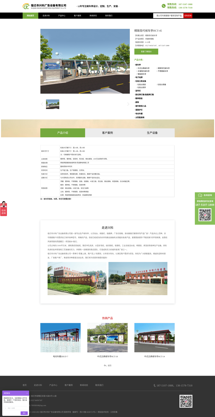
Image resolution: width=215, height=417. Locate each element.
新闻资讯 (93, 16)
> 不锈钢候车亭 (162, 71)
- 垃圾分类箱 (161, 84)
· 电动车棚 (138, 114)
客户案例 (77, 16)
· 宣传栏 (137, 91)
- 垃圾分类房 (141, 84)
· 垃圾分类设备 (140, 81)
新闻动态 (84, 385)
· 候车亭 (137, 65)
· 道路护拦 (138, 110)
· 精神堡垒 (138, 98)
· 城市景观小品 (140, 106)
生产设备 (152, 132)
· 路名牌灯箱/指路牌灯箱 (144, 95)
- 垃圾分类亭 (141, 87)
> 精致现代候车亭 (163, 68)
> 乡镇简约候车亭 (142, 71)
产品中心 (61, 16)
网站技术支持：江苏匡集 (107, 412)
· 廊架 (136, 102)
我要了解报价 (146, 52)
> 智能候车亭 (141, 74)
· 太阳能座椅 (139, 117)
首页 (25, 385)
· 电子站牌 (138, 77)
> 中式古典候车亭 (142, 68)
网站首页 (30, 16)
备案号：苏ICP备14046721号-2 (84, 412)
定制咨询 (187, 16)
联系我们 (108, 16)
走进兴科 (46, 16)
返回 (109, 365)
